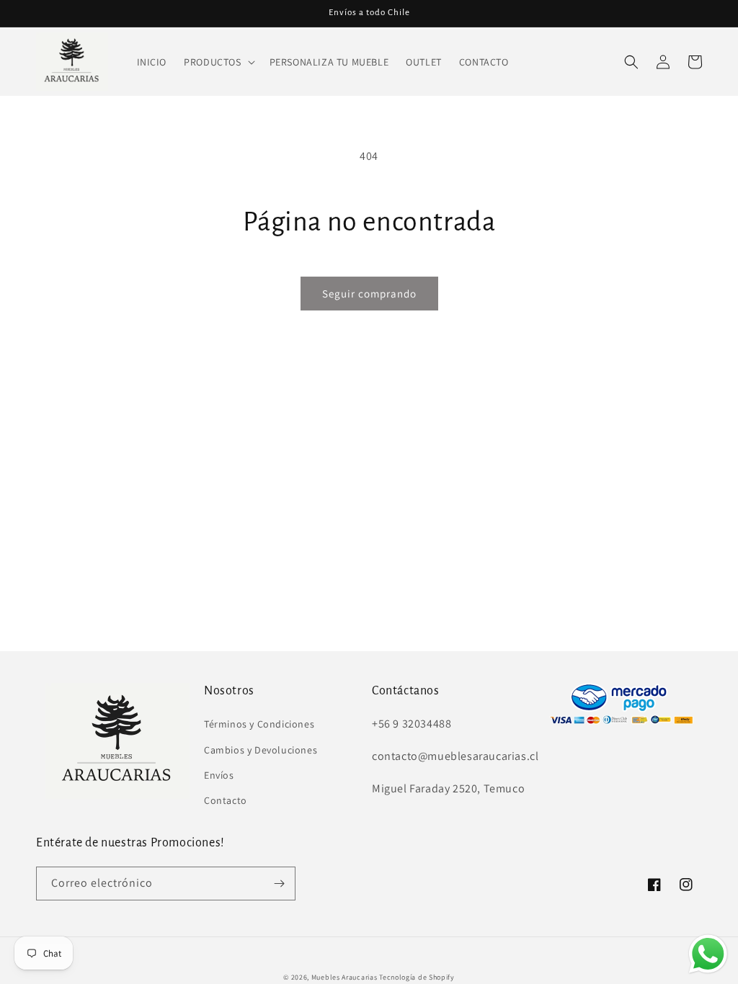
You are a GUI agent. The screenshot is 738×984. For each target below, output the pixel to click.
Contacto (225, 800)
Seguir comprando (369, 293)
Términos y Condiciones (259, 723)
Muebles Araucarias (344, 977)
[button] (217, 62)
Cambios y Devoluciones (260, 749)
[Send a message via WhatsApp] (708, 954)
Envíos (219, 775)
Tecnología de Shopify (417, 977)
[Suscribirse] (279, 883)
